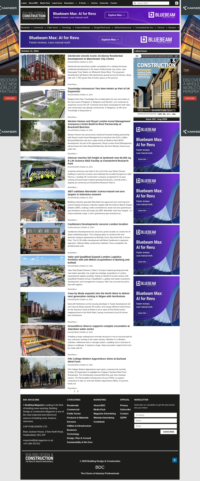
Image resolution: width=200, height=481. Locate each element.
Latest (24, 3)
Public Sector (52, 28)
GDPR (123, 418)
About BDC (33, 3)
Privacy (124, 405)
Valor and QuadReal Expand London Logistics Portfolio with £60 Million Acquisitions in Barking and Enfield (99, 259)
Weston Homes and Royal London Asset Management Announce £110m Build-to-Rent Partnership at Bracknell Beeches (99, 124)
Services (161, 28)
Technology (66, 28)
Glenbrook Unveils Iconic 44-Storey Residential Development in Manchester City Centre (95, 57)
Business (172, 28)
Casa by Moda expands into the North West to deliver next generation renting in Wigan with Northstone (99, 295)
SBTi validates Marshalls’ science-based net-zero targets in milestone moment (96, 193)
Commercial (38, 28)
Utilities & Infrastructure (79, 426)
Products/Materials (82, 28)
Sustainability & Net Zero (80, 442)
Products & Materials (77, 418)
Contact (113, 3)
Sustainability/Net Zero (144, 28)
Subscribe (104, 3)
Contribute (99, 422)
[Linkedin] (176, 3)
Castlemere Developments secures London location (98, 224)
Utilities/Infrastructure (122, 28)
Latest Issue (57, 3)
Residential (25, 28)
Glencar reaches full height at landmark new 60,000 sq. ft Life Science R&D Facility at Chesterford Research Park (99, 160)
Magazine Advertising (105, 413)
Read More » (72, 84)
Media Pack (45, 3)
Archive (94, 3)
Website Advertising (104, 418)
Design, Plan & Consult (79, 438)
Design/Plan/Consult (102, 28)
